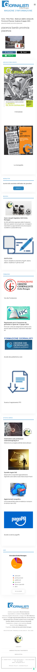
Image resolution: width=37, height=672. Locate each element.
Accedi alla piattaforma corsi (13, 357)
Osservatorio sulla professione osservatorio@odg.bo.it (17, 441)
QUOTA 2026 (17, 260)
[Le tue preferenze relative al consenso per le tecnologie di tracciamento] (34, 669)
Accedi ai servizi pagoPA (11, 535)
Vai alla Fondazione (10, 298)
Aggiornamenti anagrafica (18, 501)
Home (3, 19)
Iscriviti (18, 188)
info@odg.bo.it (20, 662)
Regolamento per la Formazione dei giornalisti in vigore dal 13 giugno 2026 (18, 326)
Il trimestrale (18, 112)
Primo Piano (10, 19)
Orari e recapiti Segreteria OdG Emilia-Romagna (18, 222)
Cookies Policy (23, 665)
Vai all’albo (18, 591)
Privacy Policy (13, 665)
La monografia (18, 165)
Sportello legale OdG (18, 474)
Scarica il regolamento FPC (12, 402)
